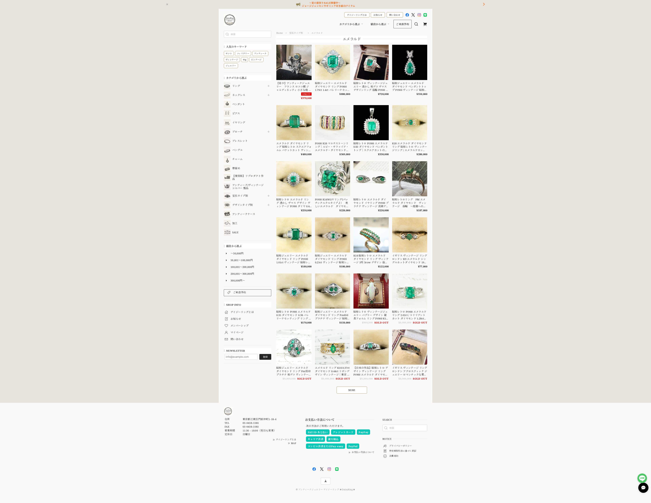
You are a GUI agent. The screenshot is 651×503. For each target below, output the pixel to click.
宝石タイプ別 (241, 195)
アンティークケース (243, 214)
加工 (235, 223)
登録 (265, 356)
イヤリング (238, 122)
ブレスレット (240, 140)
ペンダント (238, 104)
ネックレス (238, 95)
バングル (237, 150)
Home (279, 32)
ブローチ (237, 131)
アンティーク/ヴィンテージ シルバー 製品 (248, 187)
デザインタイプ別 (242, 204)
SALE (235, 232)
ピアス (236, 113)
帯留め (236, 168)
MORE (351, 390)
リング (236, 85)
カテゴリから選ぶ (349, 24)
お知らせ (377, 14)
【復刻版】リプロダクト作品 (247, 177)
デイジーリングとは (357, 14)
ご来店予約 (402, 24)
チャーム (237, 159)
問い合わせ (394, 14)
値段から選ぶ (378, 24)
